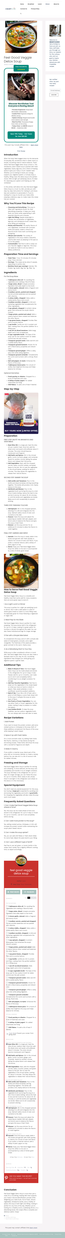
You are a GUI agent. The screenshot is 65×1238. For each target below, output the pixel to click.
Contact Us (23, 9)
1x (28, 898)
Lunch (40, 4)
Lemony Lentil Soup (11, 1217)
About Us (56, 4)
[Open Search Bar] (20, 13)
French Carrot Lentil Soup (12, 1218)
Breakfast (31, 4)
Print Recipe (21, 151)
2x (31, 898)
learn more (33, 1227)
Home (22, 4)
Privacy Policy (35, 9)
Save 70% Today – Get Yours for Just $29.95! (21, 135)
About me (13, 1234)
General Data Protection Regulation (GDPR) (27, 1234)
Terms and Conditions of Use (46, 1234)
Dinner (48, 4)
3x (35, 898)
